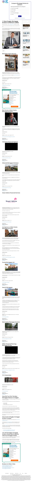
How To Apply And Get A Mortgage (26, 43)
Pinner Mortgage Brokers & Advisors (6, 468)
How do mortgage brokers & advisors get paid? (9, 430)
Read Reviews (3, 88)
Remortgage (14, 9)
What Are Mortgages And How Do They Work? (26, 28)
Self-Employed (12, 101)
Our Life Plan (5, 1)
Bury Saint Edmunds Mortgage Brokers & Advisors (8, 467)
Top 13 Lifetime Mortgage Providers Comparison (26, 65)
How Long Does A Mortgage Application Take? (26, 50)
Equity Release (12, 103)
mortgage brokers (11, 24)
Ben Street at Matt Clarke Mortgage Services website (8, 136)
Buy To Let (13, 11)
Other (13, 14)
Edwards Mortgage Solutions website (6, 187)
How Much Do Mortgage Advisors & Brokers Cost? (26, 36)
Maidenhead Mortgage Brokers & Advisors (7, 465)
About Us (15, 474)
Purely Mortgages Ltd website (5, 282)
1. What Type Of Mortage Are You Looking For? (17, 6)
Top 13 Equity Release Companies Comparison (26, 57)
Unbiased (6, 425)
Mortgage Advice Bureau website (6, 85)
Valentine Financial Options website (6, 157)
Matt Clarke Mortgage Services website (6, 338)
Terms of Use (20, 474)
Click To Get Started (14, 106)
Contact (13, 474)
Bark (2, 442)
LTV (11, 102)
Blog (10, 474)
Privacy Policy (17, 474)
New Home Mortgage (15, 8)
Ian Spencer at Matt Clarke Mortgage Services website (8, 257)
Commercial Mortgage (15, 12)
